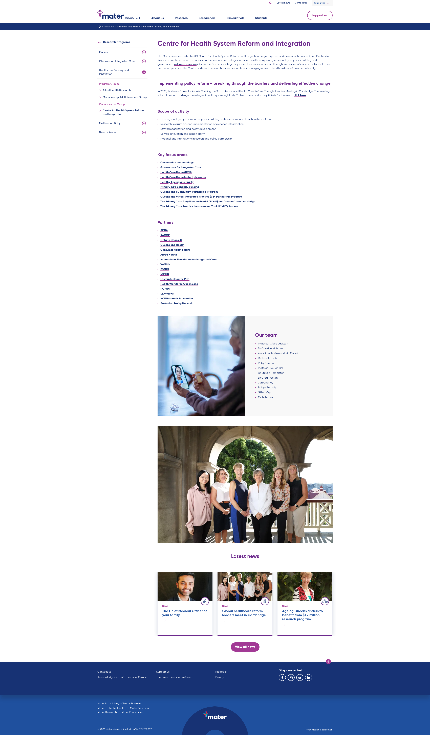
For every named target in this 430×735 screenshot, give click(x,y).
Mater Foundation (132, 712)
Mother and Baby (109, 123)
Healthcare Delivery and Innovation (114, 72)
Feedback (221, 672)
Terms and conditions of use (173, 677)
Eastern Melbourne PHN (174, 279)
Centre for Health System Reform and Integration (123, 112)
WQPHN (165, 264)
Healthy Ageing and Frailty (177, 182)
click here (300, 95)
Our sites (319, 3)
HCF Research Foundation (176, 298)
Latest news (283, 3)
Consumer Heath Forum (175, 250)
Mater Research (107, 712)
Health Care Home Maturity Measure (183, 177)
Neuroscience (107, 132)
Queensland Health (172, 245)
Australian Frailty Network (176, 303)
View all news (245, 647)
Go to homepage (118, 14)
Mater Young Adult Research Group (125, 97)
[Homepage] (99, 26)
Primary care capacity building (179, 187)
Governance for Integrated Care (180, 167)
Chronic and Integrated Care (117, 61)
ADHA (164, 230)
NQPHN (165, 289)
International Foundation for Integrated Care (188, 259)
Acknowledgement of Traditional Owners (122, 677)
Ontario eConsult (171, 240)
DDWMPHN (167, 294)
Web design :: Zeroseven (319, 730)
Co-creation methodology (177, 162)
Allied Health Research (117, 90)
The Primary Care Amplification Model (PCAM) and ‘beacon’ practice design (207, 201)
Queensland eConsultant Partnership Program (189, 192)
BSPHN (164, 269)
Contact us (301, 3)
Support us (319, 15)
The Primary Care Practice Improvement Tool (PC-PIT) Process (199, 206)
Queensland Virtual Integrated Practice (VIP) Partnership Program (201, 197)
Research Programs (116, 42)
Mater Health (117, 708)
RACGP (165, 235)
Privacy (219, 677)
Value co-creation (185, 64)
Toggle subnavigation (143, 52)
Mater (101, 708)
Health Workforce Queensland (179, 284)
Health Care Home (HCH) (176, 172)
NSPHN (164, 274)
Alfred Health (168, 255)
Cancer (103, 52)
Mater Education (140, 708)
